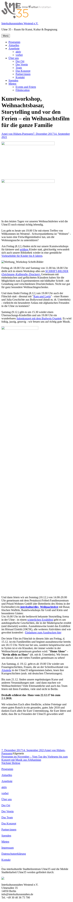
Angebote (14, 48)
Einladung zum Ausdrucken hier (43, 632)
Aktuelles (14, 45)
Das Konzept (23, 70)
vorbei (19, 54)
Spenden (13, 80)
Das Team (7, 817)
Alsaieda (6, 670)
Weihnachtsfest (49, 606)
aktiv (18, 51)
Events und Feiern (26, 86)
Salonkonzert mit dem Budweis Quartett (38, 318)
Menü (6, 36)
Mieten (12, 83)
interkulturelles (30, 606)
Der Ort (20, 61)
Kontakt (20, 77)
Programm (14, 42)
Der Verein (22, 64)
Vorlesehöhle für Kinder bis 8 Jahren (21, 255)
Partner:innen (23, 74)
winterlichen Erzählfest (40, 619)
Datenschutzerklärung (13, 853)
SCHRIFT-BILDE (55, 271)
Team (19, 67)
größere (24, 249)
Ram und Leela (42, 296)
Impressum (7, 847)
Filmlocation (23, 90)
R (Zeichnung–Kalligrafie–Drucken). (34, 273)
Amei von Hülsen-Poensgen (17, 133)
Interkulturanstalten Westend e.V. (19, 23)
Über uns (14, 58)
